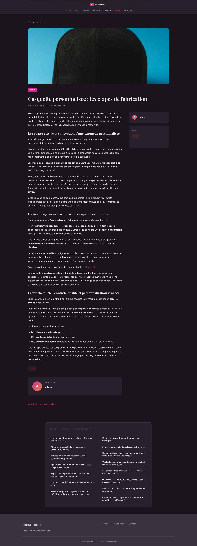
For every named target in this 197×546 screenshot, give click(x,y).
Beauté (86, 10)
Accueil (68, 10)
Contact (132, 524)
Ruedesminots (31, 524)
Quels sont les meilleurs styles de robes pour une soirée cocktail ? (123, 481)
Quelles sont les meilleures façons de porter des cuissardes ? (71, 439)
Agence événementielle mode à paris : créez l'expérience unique (71, 466)
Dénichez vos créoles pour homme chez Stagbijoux (120, 439)
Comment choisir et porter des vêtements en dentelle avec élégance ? (123, 499)
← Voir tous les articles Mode (42, 404)
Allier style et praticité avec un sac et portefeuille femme (68, 448)
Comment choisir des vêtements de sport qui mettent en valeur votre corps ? (123, 454)
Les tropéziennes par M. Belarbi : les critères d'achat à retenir (123, 472)
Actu (77, 10)
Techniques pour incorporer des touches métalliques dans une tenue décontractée (70, 493)
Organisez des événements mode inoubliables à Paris (72, 484)
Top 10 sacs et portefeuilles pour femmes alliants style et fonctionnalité (70, 475)
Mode (117, 10)
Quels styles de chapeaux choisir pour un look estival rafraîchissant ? (123, 463)
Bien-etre (96, 10)
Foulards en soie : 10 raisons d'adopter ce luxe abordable (123, 490)
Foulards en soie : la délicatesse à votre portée (123, 446)
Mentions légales (118, 524)
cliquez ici (90, 267)
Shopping (127, 10)
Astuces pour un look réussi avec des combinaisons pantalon (68, 457)
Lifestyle (107, 10)
